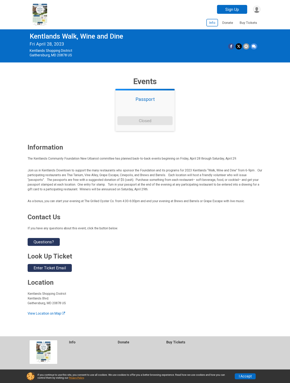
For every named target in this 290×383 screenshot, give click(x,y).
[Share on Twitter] (239, 46)
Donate (227, 23)
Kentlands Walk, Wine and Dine (76, 36)
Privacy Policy (76, 377)
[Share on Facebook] (231, 46)
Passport (145, 99)
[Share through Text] (254, 46)
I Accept (245, 376)
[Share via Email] (246, 46)
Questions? (44, 242)
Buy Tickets (248, 23)
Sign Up (232, 9)
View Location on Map (45, 313)
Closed (145, 120)
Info (212, 23)
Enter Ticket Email (50, 268)
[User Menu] (256, 9)
